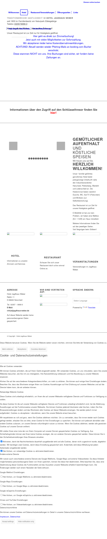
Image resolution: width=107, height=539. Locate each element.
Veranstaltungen (85, 261)
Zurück (13, 146)
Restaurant (52, 257)
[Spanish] (77, 293)
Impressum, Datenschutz (10, 516)
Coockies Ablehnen (38, 349)
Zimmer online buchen (91, 2)
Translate (91, 307)
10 (47, 158)
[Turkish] (77, 296)
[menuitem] (91, 2)
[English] (74, 293)
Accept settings (8, 521)
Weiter (61, 146)
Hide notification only (26, 521)
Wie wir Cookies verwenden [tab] (11, 366)
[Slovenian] (97, 293)
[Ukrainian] (80, 296)
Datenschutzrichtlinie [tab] (8, 507)
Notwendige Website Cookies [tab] (12, 392)
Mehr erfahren (7, 349)
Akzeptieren (21, 349)
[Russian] (91, 293)
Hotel (15, 255)
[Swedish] (74, 296)
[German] (80, 293)
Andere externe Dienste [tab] (9, 454)
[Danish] (84, 293)
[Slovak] (94, 293)
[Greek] (87, 293)
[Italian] (84, 296)
